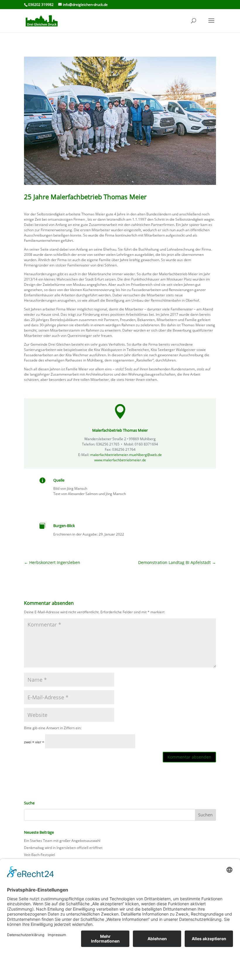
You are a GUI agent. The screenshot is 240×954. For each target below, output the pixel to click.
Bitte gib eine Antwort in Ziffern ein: (52, 727)
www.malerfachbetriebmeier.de (120, 459)
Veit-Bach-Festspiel (39, 854)
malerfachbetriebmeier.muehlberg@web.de (126, 454)
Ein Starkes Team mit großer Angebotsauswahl (62, 840)
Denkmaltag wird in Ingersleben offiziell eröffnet (63, 847)
